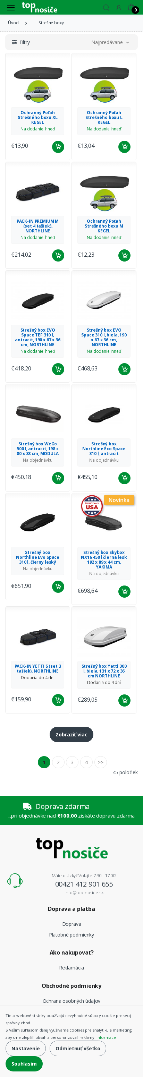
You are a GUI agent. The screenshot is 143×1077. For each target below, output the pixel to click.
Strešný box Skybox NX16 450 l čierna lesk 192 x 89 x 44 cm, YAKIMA (104, 559)
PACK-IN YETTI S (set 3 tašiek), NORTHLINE (38, 668)
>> (100, 762)
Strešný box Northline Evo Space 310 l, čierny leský (37, 557)
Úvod (13, 23)
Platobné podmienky (71, 934)
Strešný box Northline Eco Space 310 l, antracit (104, 448)
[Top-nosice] (39, 7)
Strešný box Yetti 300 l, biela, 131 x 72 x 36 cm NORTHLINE (104, 671)
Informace (106, 1037)
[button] (106, 6)
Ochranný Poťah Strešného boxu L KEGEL (104, 117)
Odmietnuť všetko (78, 1048)
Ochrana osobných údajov (72, 1001)
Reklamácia (71, 967)
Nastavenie (25, 1048)
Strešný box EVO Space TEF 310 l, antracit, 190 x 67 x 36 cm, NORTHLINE (37, 337)
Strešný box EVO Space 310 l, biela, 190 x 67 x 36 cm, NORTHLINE (104, 337)
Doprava (71, 924)
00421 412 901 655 (84, 884)
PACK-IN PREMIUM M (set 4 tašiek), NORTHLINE (38, 226)
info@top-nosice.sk (84, 892)
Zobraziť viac (71, 734)
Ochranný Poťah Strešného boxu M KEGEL (104, 226)
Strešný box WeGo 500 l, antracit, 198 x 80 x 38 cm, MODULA (38, 448)
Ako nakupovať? (72, 952)
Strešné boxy (51, 23)
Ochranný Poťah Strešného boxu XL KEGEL (38, 117)
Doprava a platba (71, 909)
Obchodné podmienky (71, 986)
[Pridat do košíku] (58, 147)
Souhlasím (24, 1063)
